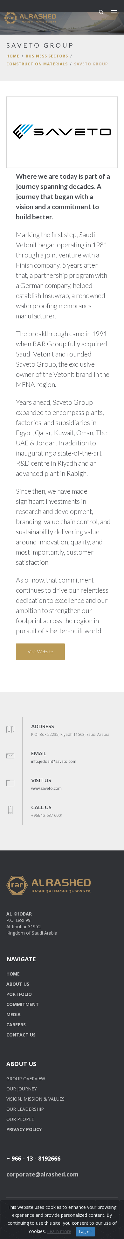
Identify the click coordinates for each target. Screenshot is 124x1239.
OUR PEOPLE (20, 1119)
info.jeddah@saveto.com (53, 761)
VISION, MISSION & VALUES (35, 1099)
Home (12, 56)
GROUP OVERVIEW (25, 1079)
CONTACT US (21, 1035)
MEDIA (13, 1014)
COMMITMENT (22, 1004)
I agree (85, 1231)
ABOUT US (17, 984)
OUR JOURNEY (21, 1089)
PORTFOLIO (19, 994)
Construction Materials (37, 64)
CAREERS (16, 1025)
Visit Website (40, 651)
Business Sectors (47, 56)
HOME (13, 974)
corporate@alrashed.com (42, 1174)
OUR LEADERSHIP (25, 1109)
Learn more (59, 1231)
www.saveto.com (46, 788)
